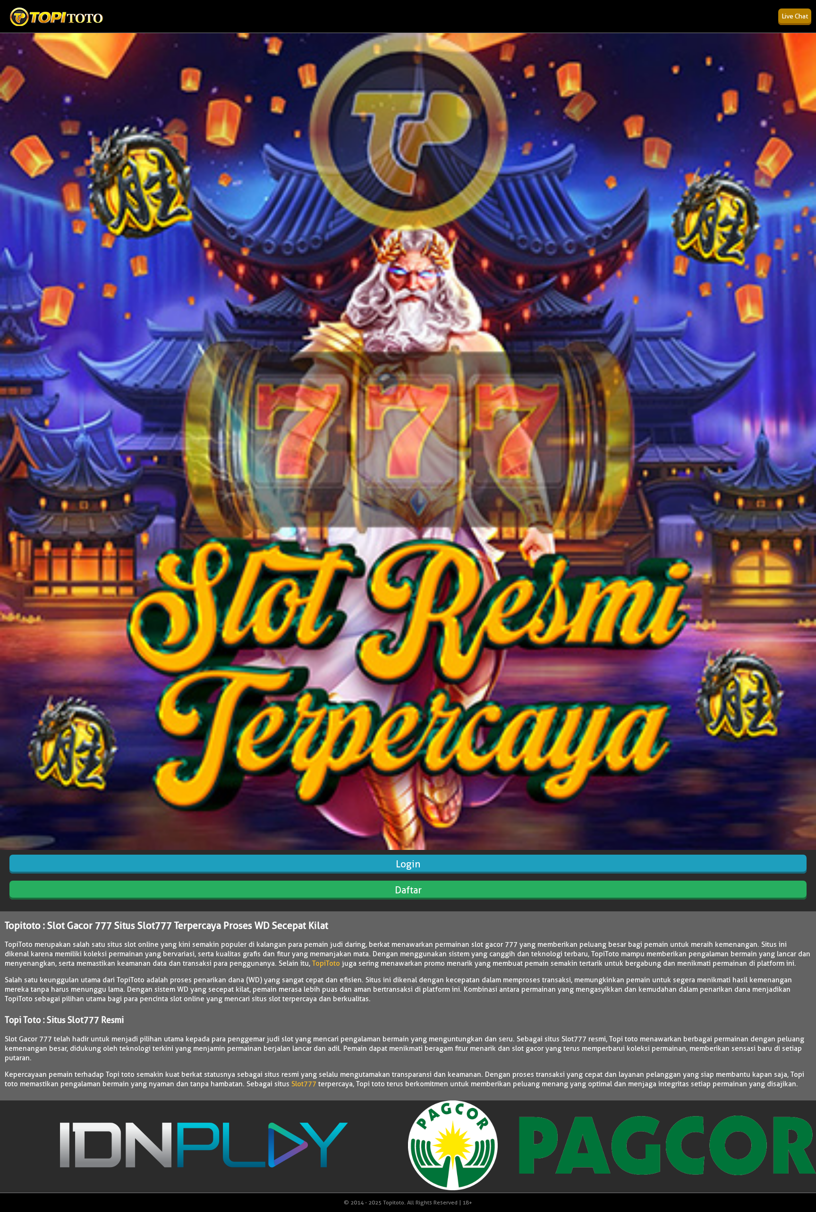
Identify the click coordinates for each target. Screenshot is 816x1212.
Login (408, 864)
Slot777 (303, 1084)
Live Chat (795, 16)
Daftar (408, 890)
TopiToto (326, 963)
